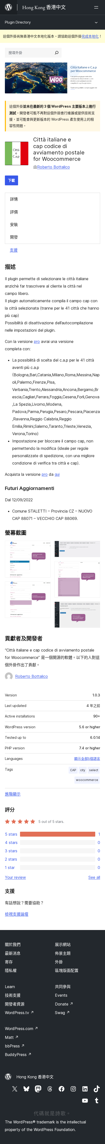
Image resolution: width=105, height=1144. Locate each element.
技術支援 (13, 995)
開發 (14, 237)
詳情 (14, 199)
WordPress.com (21, 1028)
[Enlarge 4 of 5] (93, 567)
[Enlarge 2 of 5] (44, 588)
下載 (11, 180)
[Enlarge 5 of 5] (93, 608)
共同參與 (63, 986)
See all (94, 877)
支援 (14, 250)
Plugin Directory (18, 22)
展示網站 (63, 944)
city (82, 770)
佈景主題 (63, 953)
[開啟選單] (97, 7)
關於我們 (13, 944)
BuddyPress (18, 1054)
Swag (62, 1012)
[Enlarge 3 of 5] (93, 547)
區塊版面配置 (66, 970)
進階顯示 (13, 794)
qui (57, 474)
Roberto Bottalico (53, 166)
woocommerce (87, 780)
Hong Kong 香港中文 (34, 1076)
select (93, 770)
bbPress (15, 1045)
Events (61, 995)
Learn (10, 986)
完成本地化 (90, 36)
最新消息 (13, 953)
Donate (64, 1004)
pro (37, 341)
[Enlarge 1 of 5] (44, 547)
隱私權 (11, 970)
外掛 (59, 961)
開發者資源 (14, 1004)
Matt (12, 1037)
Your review (15, 877)
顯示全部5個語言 (87, 759)
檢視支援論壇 (16, 914)
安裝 (14, 224)
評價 (14, 212)
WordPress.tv (19, 1012)
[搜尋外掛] (57, 53)
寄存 (9, 961)
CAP (73, 770)
